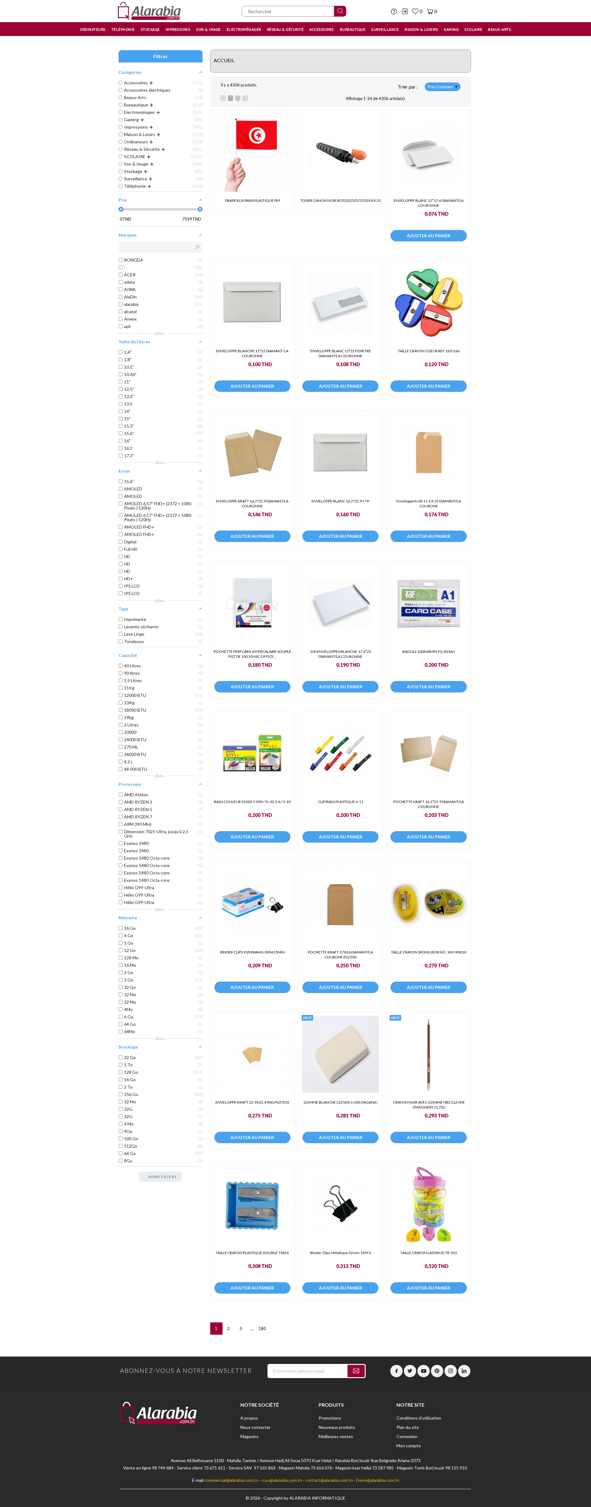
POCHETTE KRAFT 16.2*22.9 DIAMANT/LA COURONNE (428, 804)
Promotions (330, 1418)
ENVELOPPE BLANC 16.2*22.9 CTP (340, 501)
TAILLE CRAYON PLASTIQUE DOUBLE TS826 (252, 1252)
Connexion (406, 1436)
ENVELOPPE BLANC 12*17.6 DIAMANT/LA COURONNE (429, 203)
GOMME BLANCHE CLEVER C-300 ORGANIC (340, 1102)
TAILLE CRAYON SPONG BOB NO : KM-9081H (428, 952)
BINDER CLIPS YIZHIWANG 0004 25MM (252, 952)
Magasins (249, 1436)
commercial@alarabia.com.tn (231, 1480)
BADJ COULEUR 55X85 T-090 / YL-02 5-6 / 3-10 (252, 801)
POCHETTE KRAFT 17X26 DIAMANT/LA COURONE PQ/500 (340, 954)
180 (262, 1328)
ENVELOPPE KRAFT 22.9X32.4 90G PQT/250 (252, 1102)
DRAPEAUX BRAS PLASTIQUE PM (252, 200)
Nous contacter (255, 1427)
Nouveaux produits (337, 1427)
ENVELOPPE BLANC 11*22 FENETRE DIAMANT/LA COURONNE (340, 353)
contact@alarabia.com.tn (329, 1480)
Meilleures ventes (336, 1436)
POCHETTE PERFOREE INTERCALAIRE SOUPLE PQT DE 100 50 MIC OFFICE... (252, 654)
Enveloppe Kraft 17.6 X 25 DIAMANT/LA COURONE (428, 503)
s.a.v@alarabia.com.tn (282, 1480)
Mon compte (408, 1445)
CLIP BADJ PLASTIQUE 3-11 (340, 801)
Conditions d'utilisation (418, 1418)
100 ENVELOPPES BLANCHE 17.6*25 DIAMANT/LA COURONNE (340, 654)
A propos (249, 1418)
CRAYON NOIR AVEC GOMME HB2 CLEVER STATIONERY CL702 (428, 1104)
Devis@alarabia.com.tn (377, 1480)
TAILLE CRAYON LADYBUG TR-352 (428, 1252)
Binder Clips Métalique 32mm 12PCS (340, 1252)
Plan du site (407, 1427)
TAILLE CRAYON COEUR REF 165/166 (429, 351)
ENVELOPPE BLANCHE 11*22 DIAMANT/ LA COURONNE (252, 353)
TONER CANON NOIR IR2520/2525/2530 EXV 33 (340, 200)
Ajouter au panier (428, 235)
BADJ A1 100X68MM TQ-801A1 (428, 651)
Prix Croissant (440, 86)
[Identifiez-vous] (404, 11)
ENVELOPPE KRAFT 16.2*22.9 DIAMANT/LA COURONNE (252, 503)
